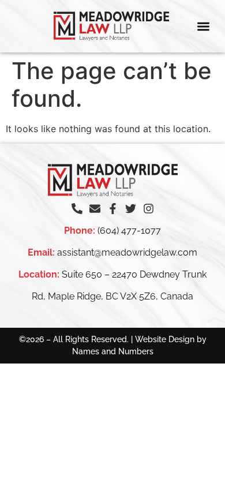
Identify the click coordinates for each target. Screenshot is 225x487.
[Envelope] (94, 208)
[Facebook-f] (112, 208)
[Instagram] (148, 208)
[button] (204, 26)
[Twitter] (130, 208)
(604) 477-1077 (129, 230)
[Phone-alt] (77, 208)
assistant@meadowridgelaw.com (127, 252)
